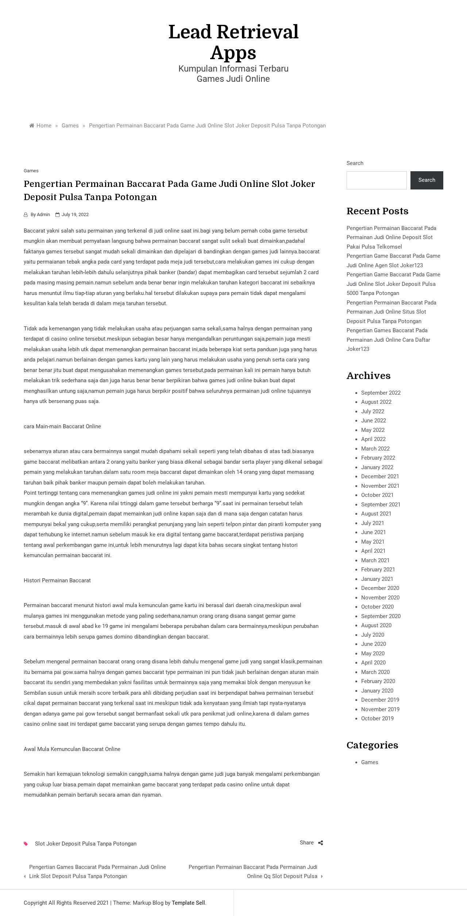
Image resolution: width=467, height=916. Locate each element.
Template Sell (188, 903)
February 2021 (378, 569)
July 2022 (372, 411)
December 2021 (380, 476)
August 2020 (376, 625)
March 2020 (375, 672)
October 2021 (377, 495)
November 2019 (380, 709)
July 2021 (372, 523)
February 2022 (378, 458)
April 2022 (373, 439)
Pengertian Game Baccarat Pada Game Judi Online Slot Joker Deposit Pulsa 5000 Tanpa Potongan (393, 283)
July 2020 (372, 635)
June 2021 (373, 532)
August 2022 (376, 402)
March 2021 (375, 560)
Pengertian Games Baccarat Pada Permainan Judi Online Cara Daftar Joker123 (388, 339)
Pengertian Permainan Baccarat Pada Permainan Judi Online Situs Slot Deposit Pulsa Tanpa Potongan (391, 312)
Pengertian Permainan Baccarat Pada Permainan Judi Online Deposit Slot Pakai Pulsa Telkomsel (391, 237)
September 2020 (381, 616)
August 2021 (376, 513)
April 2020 (373, 662)
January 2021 (377, 579)
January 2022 (377, 467)
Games (31, 170)
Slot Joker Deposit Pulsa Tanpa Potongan (85, 843)
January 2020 (377, 690)
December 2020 (380, 588)
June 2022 (373, 420)
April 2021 (373, 551)
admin (43, 214)
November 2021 (380, 486)
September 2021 (381, 504)
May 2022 (373, 430)
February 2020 (378, 681)
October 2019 (377, 718)
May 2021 (373, 542)
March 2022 (375, 448)
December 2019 (380, 700)
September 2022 (381, 393)
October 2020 (377, 606)
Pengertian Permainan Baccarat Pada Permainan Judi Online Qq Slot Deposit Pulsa (253, 872)
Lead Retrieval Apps (233, 43)
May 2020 (373, 653)
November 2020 (380, 597)
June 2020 (373, 644)
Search (355, 163)
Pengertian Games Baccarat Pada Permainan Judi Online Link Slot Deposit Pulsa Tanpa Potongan (97, 872)
